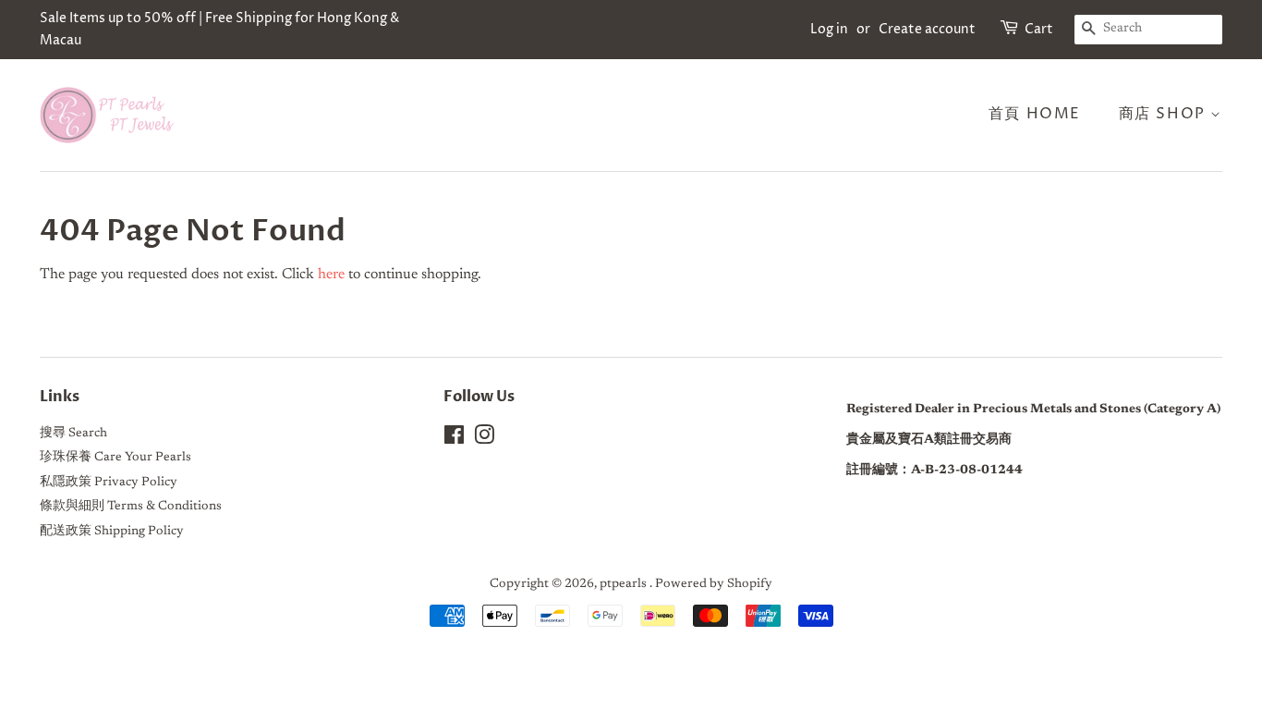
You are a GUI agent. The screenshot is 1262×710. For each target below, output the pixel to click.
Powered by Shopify (713, 584)
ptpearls (624, 584)
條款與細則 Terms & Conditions (131, 506)
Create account (927, 29)
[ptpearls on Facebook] (454, 440)
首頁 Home (1035, 114)
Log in (829, 29)
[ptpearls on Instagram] (484, 440)
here (331, 274)
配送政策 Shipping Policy (112, 531)
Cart (1039, 29)
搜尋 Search (73, 433)
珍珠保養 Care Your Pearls (115, 457)
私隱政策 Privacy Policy (108, 482)
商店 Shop (1165, 114)
